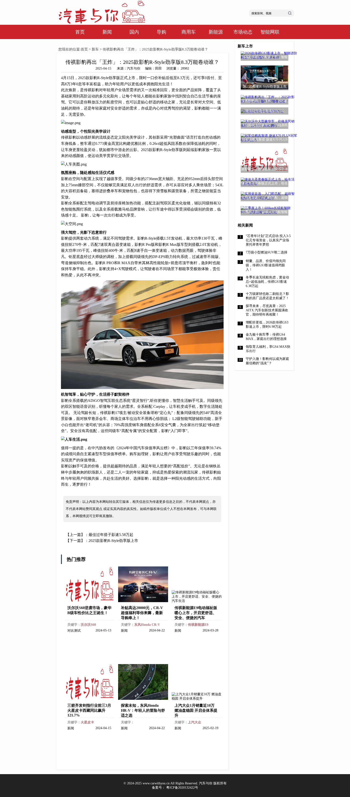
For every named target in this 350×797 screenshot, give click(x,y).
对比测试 (74, 630)
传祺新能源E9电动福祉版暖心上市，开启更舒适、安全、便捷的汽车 (196, 613)
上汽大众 (194, 722)
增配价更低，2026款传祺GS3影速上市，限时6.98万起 (267, 324)
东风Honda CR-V (147, 624)
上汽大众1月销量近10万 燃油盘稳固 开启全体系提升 (196, 710)
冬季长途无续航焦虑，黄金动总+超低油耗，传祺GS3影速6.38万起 (267, 282)
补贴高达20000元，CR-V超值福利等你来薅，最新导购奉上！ (142, 613)
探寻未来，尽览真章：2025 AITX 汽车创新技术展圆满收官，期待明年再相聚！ (267, 310)
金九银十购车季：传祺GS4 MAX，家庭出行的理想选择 (266, 337)
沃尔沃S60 (88, 624)
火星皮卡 (87, 722)
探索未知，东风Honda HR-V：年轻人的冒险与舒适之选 (143, 710)
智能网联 (270, 32)
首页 (80, 32)
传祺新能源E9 (198, 624)
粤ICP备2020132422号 (182, 787)
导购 (161, 32)
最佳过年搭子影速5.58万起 (111, 535)
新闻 (107, 32)
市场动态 (242, 32)
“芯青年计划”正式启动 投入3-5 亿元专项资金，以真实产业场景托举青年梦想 (268, 240)
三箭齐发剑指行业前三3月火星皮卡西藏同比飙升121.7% (89, 710)
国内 (134, 32)
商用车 (188, 32)
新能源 (216, 32)
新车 (95, 49)
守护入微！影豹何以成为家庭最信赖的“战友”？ (267, 361)
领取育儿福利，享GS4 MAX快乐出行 (268, 349)
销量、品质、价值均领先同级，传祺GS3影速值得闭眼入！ (266, 265)
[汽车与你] (101, 23)
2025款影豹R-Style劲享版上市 (113, 541)
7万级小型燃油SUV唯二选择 (266, 252)
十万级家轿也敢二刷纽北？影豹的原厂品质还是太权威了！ (267, 296)
